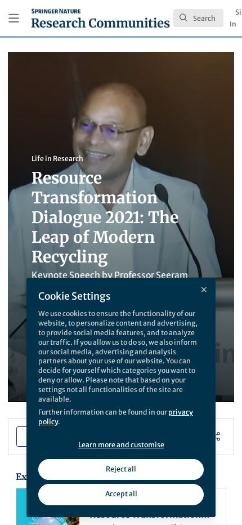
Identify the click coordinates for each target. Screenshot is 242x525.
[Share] (216, 437)
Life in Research (57, 158)
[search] (198, 18)
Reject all (121, 469)
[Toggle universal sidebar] (14, 18)
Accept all (121, 494)
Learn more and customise (121, 445)
